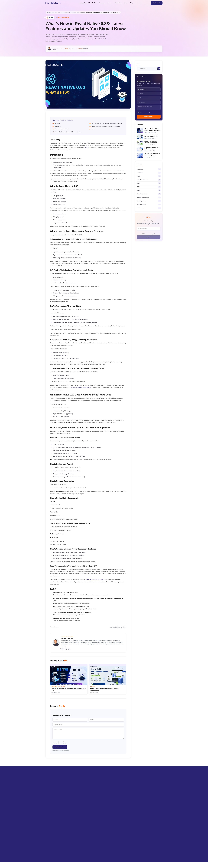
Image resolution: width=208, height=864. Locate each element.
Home (48, 12)
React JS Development (99, 799)
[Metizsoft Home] (53, 3)
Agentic (82, 3)
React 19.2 (87, 147)
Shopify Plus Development (75, 799)
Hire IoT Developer (145, 796)
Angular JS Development (99, 802)
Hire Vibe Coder (145, 813)
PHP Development (98, 807)
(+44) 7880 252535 (113, 837)
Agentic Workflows (50, 807)
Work (125, 3)
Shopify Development (74, 796)
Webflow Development (99, 796)
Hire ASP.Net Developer (147, 802)
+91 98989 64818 (55, 837)
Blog (131, 3)
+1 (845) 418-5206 (82, 837)
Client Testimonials (121, 807)
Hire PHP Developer (146, 807)
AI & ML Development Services (53, 813)
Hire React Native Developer (95, 579)
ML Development (50, 799)
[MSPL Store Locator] (144, 854)
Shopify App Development (75, 802)
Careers (119, 796)
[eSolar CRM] (118, 854)
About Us (119, 799)
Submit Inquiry (148, 116)
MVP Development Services (100, 810)
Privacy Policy (120, 813)
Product (110, 3)
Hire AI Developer (145, 799)
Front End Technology (98, 813)
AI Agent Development (51, 804)
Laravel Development (98, 804)
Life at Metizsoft (121, 802)
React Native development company (81, 387)
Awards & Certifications (123, 804)
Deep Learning (49, 810)
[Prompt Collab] (158, 854)
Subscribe (148, 237)
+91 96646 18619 (57, 840)
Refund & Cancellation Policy (124, 815)
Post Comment (59, 747)
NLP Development (50, 802)
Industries (118, 3)
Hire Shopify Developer (147, 810)
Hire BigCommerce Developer (148, 804)
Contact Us (120, 810)
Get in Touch (156, 3)
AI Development (49, 796)
